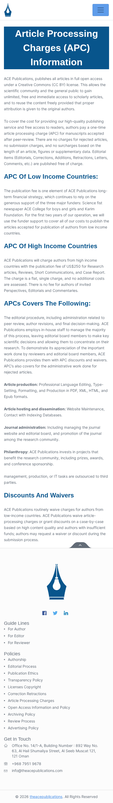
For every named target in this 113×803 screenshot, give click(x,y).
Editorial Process (22, 666)
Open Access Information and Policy (39, 707)
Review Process (21, 721)
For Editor (16, 636)
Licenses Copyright (24, 687)
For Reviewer (19, 643)
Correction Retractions (27, 694)
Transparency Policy (25, 680)
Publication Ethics (23, 673)
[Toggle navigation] (101, 10)
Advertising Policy (23, 728)
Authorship (17, 659)
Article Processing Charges (31, 700)
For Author (16, 629)
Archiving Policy (21, 714)
